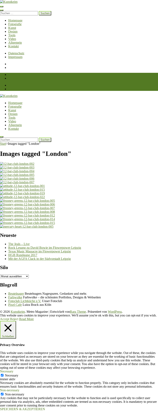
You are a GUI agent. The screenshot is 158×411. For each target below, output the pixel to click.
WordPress (115, 311)
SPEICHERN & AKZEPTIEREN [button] (22, 409)
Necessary (11, 375)
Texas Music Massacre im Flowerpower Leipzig (39, 251)
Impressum (15, 57)
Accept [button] (4, 319)
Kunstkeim (18, 311)
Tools (11, 35)
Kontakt (13, 46)
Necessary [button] (6, 371)
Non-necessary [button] (9, 390)
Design (12, 31)
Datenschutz (16, 53)
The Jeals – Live (19, 244)
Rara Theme (78, 311)
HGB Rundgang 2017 (22, 255)
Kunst (12, 28)
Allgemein (15, 42)
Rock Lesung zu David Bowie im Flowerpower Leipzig (44, 247)
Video (12, 39)
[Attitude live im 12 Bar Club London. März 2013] (22, 186)
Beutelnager (16, 293)
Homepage (15, 20)
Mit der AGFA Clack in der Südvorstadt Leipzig (39, 258)
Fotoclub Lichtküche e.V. (24, 301)
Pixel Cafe (15, 304)
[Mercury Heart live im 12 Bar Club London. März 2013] (26, 226)
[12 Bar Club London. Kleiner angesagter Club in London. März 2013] (17, 164)
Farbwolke (15, 297)
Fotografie (15, 24)
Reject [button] (14, 319)
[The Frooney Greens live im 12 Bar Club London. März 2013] (27, 200)
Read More (26, 319)
